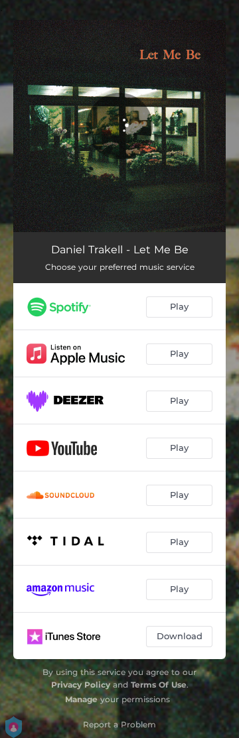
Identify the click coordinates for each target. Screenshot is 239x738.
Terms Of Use (159, 685)
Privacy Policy (80, 685)
